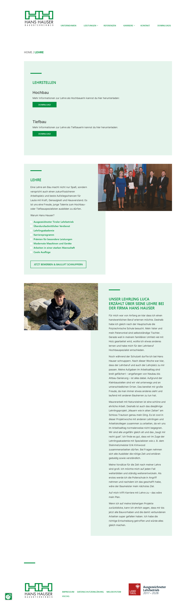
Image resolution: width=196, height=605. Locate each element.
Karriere (128, 25)
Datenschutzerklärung (90, 591)
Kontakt (145, 25)
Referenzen (110, 25)
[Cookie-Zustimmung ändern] (8, 596)
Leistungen (90, 25)
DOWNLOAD (44, 104)
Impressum (68, 591)
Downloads (164, 25)
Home (28, 52)
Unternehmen (68, 25)
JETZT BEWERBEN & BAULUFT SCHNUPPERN (58, 264)
